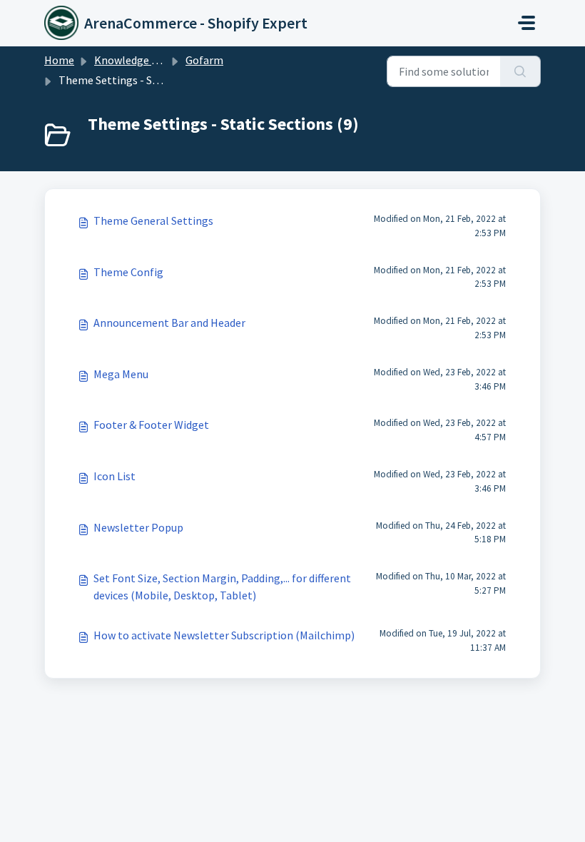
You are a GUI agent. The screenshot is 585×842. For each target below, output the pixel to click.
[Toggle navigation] (526, 23)
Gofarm (204, 60)
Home (59, 60)
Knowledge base (134, 60)
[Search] (520, 71)
